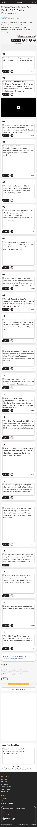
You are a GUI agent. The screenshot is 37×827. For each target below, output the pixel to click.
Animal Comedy (6, 786)
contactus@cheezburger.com (10, 815)
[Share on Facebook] (23, 40)
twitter (4, 670)
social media (25, 670)
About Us (4, 801)
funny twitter (18, 674)
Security (28, 824)
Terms (20, 824)
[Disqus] (18, 717)
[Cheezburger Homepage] (18, 819)
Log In (34, 2)
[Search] (5, 2)
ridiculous (4, 674)
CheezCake (4, 791)
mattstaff (7, 17)
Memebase (4, 784)
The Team (4, 798)
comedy (17, 670)
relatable (10, 670)
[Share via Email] (34, 40)
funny (11, 674)
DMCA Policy (33, 824)
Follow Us (15, 656)
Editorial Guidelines (7, 803)
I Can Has (4, 779)
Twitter (33, 71)
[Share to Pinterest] (30, 40)
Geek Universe (5, 789)
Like (5, 679)
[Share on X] (26, 40)
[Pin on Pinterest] (11, 71)
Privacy (23, 824)
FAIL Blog (19, 2)
